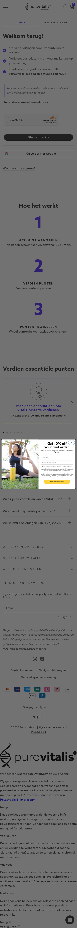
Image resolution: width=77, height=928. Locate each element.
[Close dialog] (71, 442)
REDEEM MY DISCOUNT (57, 481)
